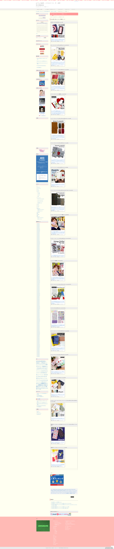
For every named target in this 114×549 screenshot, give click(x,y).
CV (45, 361)
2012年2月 (38, 355)
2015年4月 (38, 314)
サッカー (39, 192)
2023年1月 (38, 223)
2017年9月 (38, 283)
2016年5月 (38, 300)
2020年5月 (38, 249)
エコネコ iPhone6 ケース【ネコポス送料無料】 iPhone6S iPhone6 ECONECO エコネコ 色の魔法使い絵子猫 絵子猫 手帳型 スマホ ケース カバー (58, 326)
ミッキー (58, 493)
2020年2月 (38, 252)
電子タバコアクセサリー (41, 217)
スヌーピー (53, 491)
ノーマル (39, 380)
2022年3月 (38, 225)
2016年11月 (38, 294)
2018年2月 (38, 278)
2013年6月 (38, 338)
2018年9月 (38, 270)
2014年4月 (38, 327)
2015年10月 (38, 308)
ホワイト (38, 383)
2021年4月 (38, 237)
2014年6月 (38, 325)
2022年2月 (38, 226)
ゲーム (38, 189)
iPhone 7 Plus (66, 489)
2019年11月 (38, 255)
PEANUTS (55, 490)
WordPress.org (39, 414)
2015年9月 (38, 309)
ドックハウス (64, 492)
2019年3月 (38, 264)
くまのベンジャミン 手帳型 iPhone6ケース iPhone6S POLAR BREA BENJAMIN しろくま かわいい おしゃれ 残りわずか (57, 185)
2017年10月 (38, 282)
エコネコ (70, 490)
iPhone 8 (70, 489)
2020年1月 (38, 253)
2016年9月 (38, 296)
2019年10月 (38, 256)
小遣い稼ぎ (38, 212)
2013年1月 (38, 343)
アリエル (67, 490)
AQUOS (38, 361)
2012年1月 (38, 356)
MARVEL (52, 490)
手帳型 (74, 493)
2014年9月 (38, 322)
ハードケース (44, 380)
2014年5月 (38, 326)
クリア (43, 370)
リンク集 (67, 527)
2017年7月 (38, 285)
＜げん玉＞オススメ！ (60, 9)
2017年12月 (38, 280)
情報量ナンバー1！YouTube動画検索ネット (42, 393)
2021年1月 (38, 240)
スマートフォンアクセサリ (58, 523)
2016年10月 (38, 295)
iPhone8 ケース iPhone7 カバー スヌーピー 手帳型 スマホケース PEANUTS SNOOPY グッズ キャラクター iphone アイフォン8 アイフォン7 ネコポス (57, 372)
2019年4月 (38, 263)
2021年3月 (38, 238)
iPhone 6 (56, 489)
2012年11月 (38, 345)
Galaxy (38, 362)
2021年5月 (38, 236)
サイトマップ (73, 9)
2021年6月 (38, 235)
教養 (37, 213)
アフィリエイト (56, 543)
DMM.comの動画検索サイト (40, 396)
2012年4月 (38, 353)
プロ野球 (39, 193)
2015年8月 (38, 310)
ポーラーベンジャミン (73, 492)
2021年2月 (38, 239)
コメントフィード (39, 413)
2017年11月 (38, 281)
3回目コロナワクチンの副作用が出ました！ (42, 402)
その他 (38, 204)
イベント (41, 369)
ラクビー (56, 533)
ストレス (38, 190)
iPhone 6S (59, 489)
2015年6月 (38, 312)
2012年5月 (38, 352)
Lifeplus (38, 394)
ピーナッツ (68, 492)
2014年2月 (38, 329)
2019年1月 (38, 266)
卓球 (38, 196)
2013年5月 (38, 339)
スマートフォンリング (40, 201)
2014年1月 (38, 330)
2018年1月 (38, 279)
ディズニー (60, 492)
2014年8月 (38, 323)
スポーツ (38, 191)
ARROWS (42, 361)
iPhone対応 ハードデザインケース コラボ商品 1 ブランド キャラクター (61, 503)
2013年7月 (38, 337)
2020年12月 (38, 241)
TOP (43, 11)
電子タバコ (38, 216)
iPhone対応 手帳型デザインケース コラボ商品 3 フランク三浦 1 (60, 506)
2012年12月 (38, 344)
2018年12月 (38, 267)
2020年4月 (38, 250)
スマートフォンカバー (58, 491)
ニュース (38, 205)
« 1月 (36, 33)
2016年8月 (38, 297)
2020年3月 (38, 251)
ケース (46, 370)
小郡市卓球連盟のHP (39, 395)
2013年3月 (38, 341)
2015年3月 (38, 315)
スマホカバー (70, 491)
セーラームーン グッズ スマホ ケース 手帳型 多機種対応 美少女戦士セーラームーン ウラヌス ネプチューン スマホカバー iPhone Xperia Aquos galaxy (57, 465)
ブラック (43, 381)
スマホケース (74, 491)
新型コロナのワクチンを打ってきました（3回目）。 (42, 63)
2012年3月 (38, 354)
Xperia (44, 366)
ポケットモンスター (54, 493)
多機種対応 (71, 493)
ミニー (61, 493)
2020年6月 (38, 248)
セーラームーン (53, 492)
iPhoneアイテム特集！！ (40, 9)
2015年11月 (38, 307)
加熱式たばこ (38, 208)
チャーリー (57, 492)
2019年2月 (38, 265)
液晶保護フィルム (57, 524)
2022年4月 (38, 224)
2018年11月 (38, 268)
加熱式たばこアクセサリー (41, 209)
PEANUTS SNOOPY (60, 490)
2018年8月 (38, 271)
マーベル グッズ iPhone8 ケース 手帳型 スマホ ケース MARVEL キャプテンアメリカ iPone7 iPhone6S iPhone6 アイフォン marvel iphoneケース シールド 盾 (57, 40)
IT (54, 535)
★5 (46, 366)
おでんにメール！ (67, 9)
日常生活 (38, 214)
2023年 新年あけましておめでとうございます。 (42, 59)
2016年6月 (38, 299)
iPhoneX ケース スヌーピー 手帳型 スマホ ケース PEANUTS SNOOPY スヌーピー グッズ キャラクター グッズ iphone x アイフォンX (57, 395)
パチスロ (38, 206)
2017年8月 (38, 284)
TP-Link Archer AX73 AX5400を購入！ (41, 65)
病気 (37, 215)
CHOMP (54, 489)
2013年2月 (38, 342)
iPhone (43, 363)
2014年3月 (38, 328)
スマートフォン (39, 197)
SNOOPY (64, 490)
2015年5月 (38, 313)
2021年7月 (38, 234)
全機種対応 (67, 493)
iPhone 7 (62, 489)
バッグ (38, 207)
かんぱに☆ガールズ (42, 368)
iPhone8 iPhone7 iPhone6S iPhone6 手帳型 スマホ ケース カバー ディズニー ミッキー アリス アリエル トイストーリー (57, 419)
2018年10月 (38, 269)
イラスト (44, 369)
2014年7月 (38, 324)
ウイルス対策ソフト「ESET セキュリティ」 (50, 9)
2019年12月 (38, 254)
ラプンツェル (64, 493)
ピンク (37, 381)
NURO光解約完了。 (39, 67)
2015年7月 (38, 311)
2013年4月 (38, 340)
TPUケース (41, 366)
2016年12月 (38, 293)
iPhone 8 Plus (73, 489)
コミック (73, 490)
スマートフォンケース (65, 491)
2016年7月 (38, 298)
